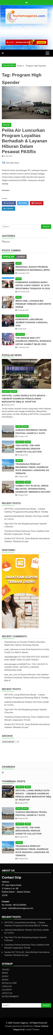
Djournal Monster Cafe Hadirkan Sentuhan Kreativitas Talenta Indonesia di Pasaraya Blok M (27, 678)
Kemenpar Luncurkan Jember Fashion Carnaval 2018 (31, 322)
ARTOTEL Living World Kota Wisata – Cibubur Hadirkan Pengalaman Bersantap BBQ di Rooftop (24, 398)
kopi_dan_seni (10, 675)
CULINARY (7, 990)
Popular (8, 257)
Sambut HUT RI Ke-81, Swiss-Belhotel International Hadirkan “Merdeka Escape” (33, 488)
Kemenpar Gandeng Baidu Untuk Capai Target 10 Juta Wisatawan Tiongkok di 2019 (32, 285)
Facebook (9, 203)
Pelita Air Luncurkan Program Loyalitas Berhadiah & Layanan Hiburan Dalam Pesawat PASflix (24, 141)
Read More (5, 190)
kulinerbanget (10, 664)
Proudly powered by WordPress (19, 1026)
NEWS (18, 263)
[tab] (8, 257)
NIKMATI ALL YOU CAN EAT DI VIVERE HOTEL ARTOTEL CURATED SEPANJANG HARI (26, 667)
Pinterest (37, 203)
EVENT (18, 426)
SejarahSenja (10, 642)
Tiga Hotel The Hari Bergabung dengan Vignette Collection (28, 448)
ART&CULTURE (9, 983)
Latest (21, 257)
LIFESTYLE (20, 334)
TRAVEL (6, 125)
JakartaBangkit (10, 657)
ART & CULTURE (22, 316)
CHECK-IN (7, 986)
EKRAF (5, 980)
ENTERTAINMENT (10, 996)
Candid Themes (32, 1029)
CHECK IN (6, 391)
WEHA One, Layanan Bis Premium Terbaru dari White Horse (33, 304)
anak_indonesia (11, 649)
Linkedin (9, 208)
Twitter (24, 203)
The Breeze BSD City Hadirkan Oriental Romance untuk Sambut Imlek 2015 (33, 341)
